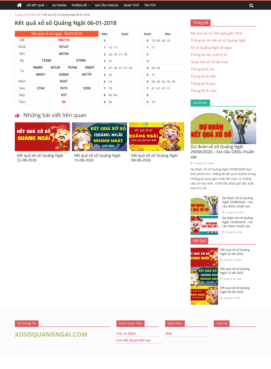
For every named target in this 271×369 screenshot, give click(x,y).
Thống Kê (79, 5)
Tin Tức (150, 5)
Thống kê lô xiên (203, 76)
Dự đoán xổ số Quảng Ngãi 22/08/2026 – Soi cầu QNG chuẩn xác (237, 202)
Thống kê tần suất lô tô (209, 54)
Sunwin (6, 360)
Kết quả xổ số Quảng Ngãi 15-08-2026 (97, 158)
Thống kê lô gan (203, 83)
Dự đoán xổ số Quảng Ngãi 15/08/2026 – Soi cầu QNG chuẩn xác (237, 222)
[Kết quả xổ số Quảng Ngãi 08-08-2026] (156, 125)
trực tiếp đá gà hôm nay (133, 340)
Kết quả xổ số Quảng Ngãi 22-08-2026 (40, 158)
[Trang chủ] (19, 5)
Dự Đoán (59, 5)
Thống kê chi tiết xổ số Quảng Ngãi (218, 40)
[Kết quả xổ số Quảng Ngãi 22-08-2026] (42, 125)
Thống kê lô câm (204, 90)
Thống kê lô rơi (202, 69)
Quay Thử (131, 5)
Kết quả (35, 14)
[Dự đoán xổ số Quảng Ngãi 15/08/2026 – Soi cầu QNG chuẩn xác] (205, 218)
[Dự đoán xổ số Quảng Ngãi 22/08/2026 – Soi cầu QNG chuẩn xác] (205, 198)
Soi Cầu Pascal (107, 5)
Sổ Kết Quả (35, 5)
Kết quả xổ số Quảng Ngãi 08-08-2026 (154, 158)
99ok (168, 333)
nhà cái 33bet (126, 333)
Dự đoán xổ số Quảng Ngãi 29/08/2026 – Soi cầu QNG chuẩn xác (222, 152)
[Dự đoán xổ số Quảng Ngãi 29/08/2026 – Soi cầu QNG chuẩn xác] (223, 112)
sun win (32, 366)
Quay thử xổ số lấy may (209, 62)
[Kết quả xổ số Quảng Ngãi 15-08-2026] (99, 125)
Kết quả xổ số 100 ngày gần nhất (216, 33)
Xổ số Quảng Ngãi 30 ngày (211, 47)
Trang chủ (21, 14)
